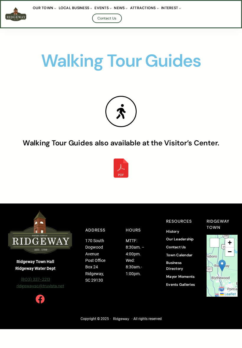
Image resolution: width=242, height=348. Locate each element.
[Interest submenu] (180, 8)
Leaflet (230, 294)
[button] (222, 266)
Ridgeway (121, 318)
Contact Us (106, 18)
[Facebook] (40, 299)
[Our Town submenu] (55, 8)
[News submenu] (126, 8)
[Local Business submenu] (91, 8)
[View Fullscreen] (214, 242)
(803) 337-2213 (35, 279)
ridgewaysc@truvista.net (40, 285)
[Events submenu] (110, 8)
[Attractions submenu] (158, 8)
